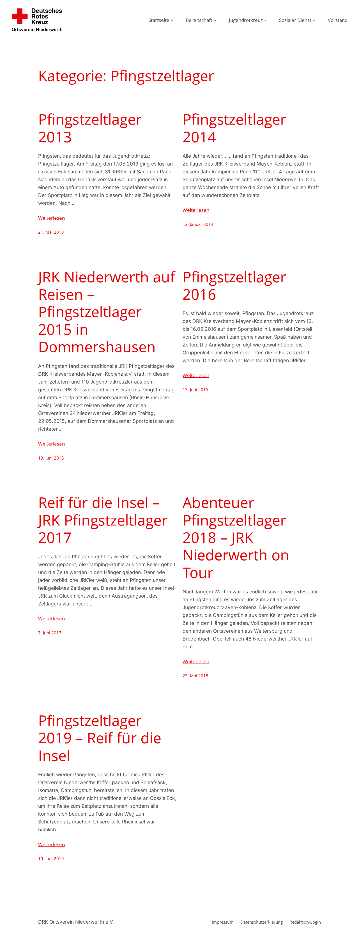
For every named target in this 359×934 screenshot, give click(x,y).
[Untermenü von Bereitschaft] (215, 19)
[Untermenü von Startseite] (172, 19)
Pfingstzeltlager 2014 (234, 127)
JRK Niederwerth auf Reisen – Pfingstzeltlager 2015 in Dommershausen (106, 311)
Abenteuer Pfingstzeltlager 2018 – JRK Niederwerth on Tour (236, 537)
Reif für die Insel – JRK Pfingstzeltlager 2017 (102, 520)
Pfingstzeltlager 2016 (234, 285)
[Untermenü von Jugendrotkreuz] (265, 19)
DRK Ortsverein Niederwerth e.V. (76, 922)
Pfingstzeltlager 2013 (90, 127)
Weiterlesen (51, 217)
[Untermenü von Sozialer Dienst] (313, 19)
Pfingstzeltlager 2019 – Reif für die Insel (99, 738)
